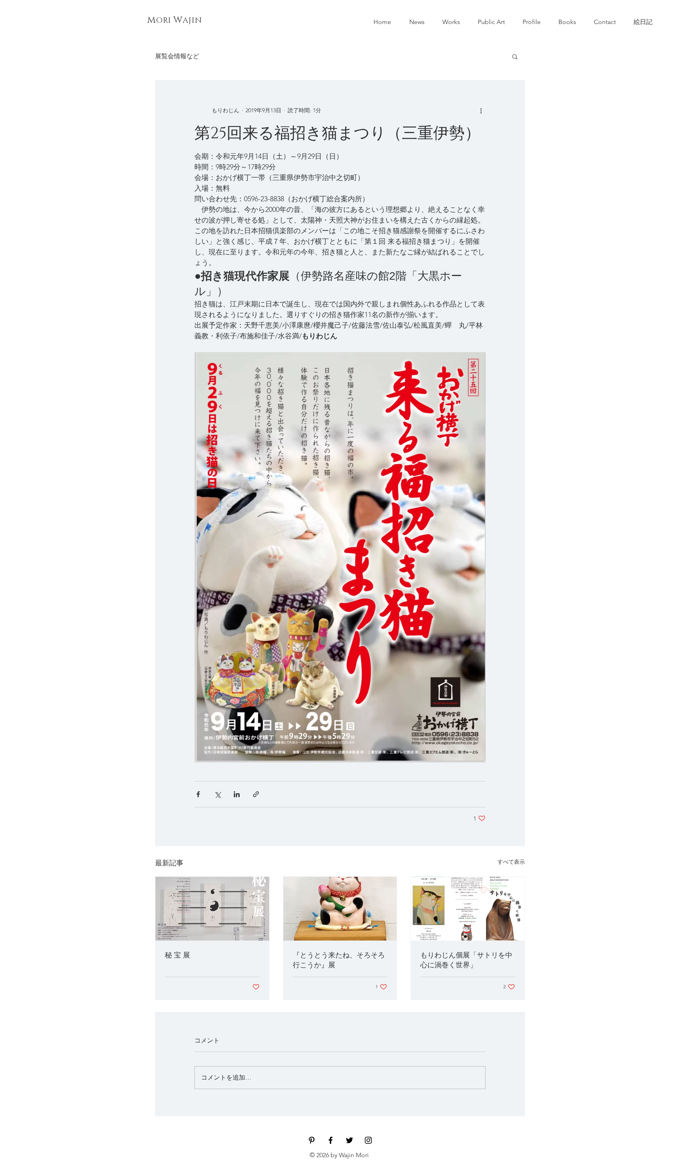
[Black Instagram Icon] (368, 1140)
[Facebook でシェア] (198, 794)
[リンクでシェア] (256, 794)
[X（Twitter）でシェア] (217, 794)
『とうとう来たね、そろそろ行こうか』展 (339, 960)
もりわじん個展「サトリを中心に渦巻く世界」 (466, 960)
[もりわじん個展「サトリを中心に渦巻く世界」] (468, 909)
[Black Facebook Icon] (330, 1140)
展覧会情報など (177, 56)
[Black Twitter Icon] (349, 1140)
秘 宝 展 (177, 955)
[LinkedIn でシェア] (236, 794)
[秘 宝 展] (212, 909)
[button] (515, 56)
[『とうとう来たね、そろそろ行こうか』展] (340, 909)
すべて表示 (511, 861)
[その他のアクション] (481, 110)
